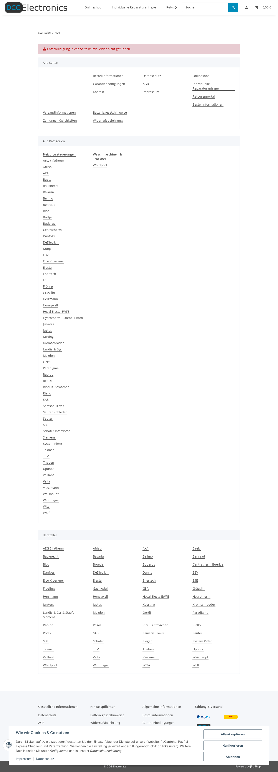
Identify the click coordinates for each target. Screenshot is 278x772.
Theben (48, 462)
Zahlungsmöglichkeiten (60, 120)
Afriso (47, 167)
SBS (45, 425)
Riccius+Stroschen (56, 387)
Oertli (47, 362)
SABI (46, 399)
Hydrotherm (201, 596)
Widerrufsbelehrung (108, 120)
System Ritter (52, 444)
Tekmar (48, 450)
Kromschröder (53, 343)
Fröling (48, 286)
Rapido (48, 374)
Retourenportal (204, 96)
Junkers (48, 324)
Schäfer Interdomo (56, 431)
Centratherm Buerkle (208, 564)
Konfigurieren (233, 745)
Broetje (98, 564)
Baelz (47, 179)
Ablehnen (233, 757)
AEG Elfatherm (53, 161)
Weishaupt (51, 494)
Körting (48, 337)
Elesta (47, 267)
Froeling (49, 588)
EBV (45, 255)
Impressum (23, 759)
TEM (46, 456)
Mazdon (49, 355)
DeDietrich (50, 242)
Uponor (48, 469)
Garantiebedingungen (109, 84)
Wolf (46, 513)
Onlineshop (201, 76)
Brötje (47, 217)
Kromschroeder (204, 604)
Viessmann (51, 488)
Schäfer (98, 641)
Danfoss (49, 236)
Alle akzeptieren (233, 734)
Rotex (47, 633)
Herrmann (50, 299)
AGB (146, 84)
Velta (46, 481)
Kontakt (98, 92)
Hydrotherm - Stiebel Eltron (63, 318)
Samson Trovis (53, 406)
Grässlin (49, 293)
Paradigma (51, 368)
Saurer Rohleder (55, 412)
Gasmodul (100, 588)
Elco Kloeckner (53, 261)
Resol (97, 625)
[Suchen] (233, 7)
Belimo (48, 198)
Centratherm (52, 230)
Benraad (49, 205)
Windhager (51, 500)
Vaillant (48, 475)
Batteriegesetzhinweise (110, 112)
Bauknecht (50, 186)
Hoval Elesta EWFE (56, 311)
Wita (46, 506)
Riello (47, 393)
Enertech (49, 274)
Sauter (48, 418)
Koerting (149, 604)
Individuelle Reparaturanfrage (206, 86)
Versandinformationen (59, 112)
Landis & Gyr (52, 349)
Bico (46, 211)
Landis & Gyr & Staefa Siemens (58, 614)
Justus (47, 330)
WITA (146, 665)
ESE (45, 280)
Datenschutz (45, 759)
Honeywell (50, 305)
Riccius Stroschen (155, 625)
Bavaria (48, 192)
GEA (146, 588)
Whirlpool (100, 165)
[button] (173, 7)
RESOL (47, 381)
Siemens (49, 437)
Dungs (47, 249)
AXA (46, 173)
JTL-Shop (255, 766)
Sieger (147, 641)
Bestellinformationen (108, 76)
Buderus (49, 223)
